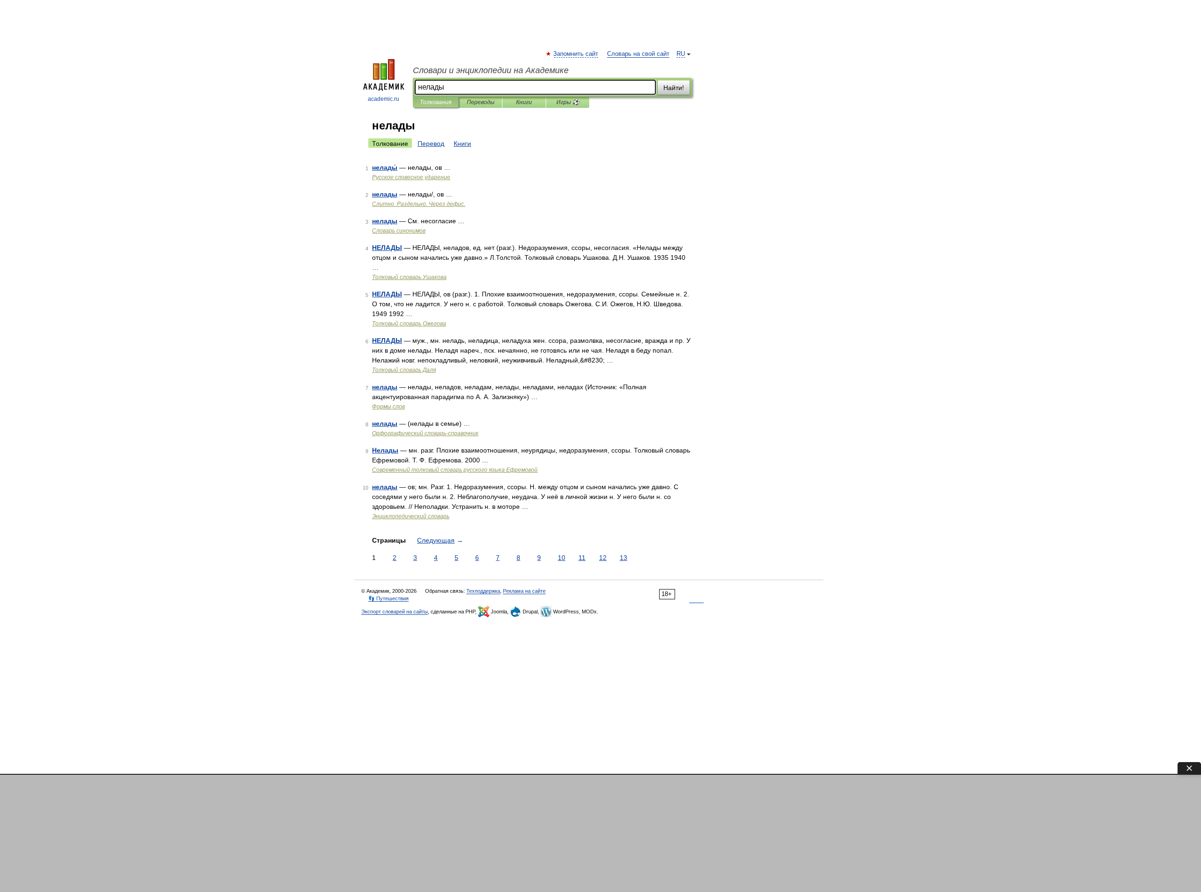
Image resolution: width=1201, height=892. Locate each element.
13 (623, 557)
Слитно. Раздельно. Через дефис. (418, 204)
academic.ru (383, 99)
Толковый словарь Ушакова (409, 277)
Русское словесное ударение (411, 177)
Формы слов (388, 406)
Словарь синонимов (399, 230)
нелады (384, 194)
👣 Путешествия (388, 598)
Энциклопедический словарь (410, 516)
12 (603, 557)
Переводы (480, 102)
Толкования (435, 102)
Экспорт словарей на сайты (394, 611)
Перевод (431, 143)
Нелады (385, 450)
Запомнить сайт (576, 54)
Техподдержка (483, 591)
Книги (524, 102)
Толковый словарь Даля (404, 370)
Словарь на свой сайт (638, 54)
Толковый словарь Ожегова (409, 323)
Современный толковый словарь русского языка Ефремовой (455, 470)
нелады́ (384, 167)
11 (581, 557)
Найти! (673, 87)
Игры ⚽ (567, 102)
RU (681, 54)
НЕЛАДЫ (387, 247)
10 (561, 557)
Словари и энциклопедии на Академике (491, 70)
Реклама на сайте (524, 591)
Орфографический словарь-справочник (425, 433)
